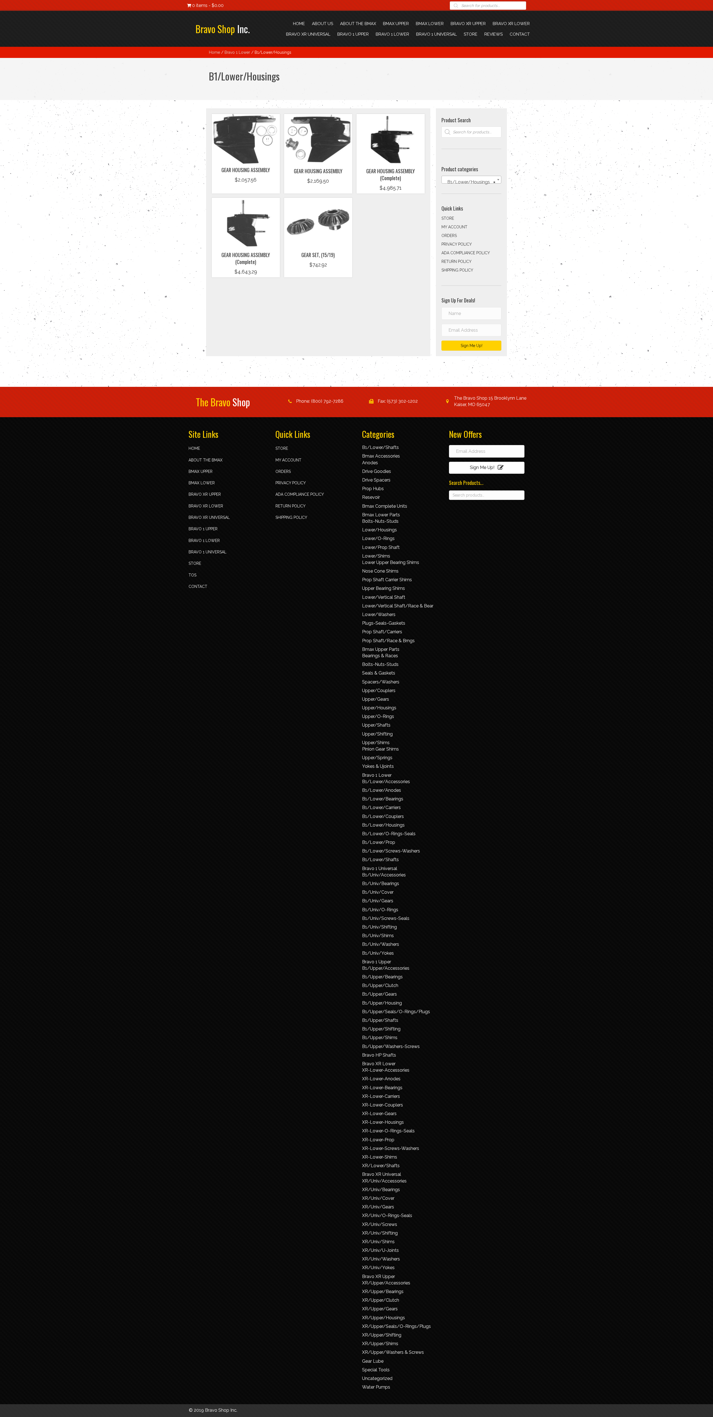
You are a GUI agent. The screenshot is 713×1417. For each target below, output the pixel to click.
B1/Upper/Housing (382, 1003)
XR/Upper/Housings (383, 1317)
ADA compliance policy (465, 253)
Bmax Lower (202, 483)
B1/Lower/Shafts (380, 447)
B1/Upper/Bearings (382, 976)
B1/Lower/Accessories (386, 781)
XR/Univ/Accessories (384, 1181)
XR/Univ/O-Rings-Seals (387, 1215)
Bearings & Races (380, 655)
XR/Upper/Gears (380, 1308)
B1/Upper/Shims (379, 1037)
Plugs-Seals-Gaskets (383, 623)
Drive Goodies (376, 471)
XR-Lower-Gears (379, 1113)
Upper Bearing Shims (383, 588)
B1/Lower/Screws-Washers (391, 851)
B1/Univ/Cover (378, 892)
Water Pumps (376, 1387)
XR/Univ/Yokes (378, 1267)
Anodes (370, 462)
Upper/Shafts (376, 725)
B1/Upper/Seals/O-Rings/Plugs (396, 1011)
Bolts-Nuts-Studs (380, 521)
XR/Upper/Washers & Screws (393, 1352)
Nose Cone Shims (380, 571)
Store (447, 218)
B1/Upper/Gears (379, 994)
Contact (198, 586)
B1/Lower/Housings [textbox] (469, 182)
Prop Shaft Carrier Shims (387, 579)
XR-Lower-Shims (379, 1157)
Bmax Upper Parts (380, 649)
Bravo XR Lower (206, 506)
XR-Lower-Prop (378, 1139)
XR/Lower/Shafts (381, 1165)
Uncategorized (377, 1378)
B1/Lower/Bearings (382, 799)
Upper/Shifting (377, 734)
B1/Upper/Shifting (381, 1029)
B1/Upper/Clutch (380, 985)
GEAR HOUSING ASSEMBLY (245, 170)
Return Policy (456, 261)
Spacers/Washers (380, 682)
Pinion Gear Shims (380, 749)
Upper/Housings (379, 707)
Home (214, 52)
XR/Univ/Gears (378, 1207)
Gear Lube (373, 1361)
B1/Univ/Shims (378, 935)
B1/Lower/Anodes (381, 790)
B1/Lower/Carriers (381, 807)
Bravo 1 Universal (207, 552)
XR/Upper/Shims (380, 1343)
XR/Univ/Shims (378, 1241)
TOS (192, 575)
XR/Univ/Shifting (380, 1233)
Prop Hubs (373, 488)
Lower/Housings (379, 529)
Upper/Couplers (378, 690)
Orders (449, 235)
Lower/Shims (376, 556)
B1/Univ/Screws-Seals (385, 918)
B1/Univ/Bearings (380, 883)
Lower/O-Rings (378, 538)
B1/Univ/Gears (377, 900)
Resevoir (371, 497)
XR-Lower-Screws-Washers (390, 1148)
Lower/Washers (378, 614)
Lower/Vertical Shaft (383, 597)
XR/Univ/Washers (381, 1259)
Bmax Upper (201, 471)
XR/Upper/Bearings (383, 1291)
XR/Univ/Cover (378, 1198)
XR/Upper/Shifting (381, 1335)
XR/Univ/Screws (379, 1224)
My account (454, 227)
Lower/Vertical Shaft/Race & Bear (397, 606)
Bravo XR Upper (205, 494)
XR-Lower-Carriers (381, 1096)
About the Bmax (206, 460)
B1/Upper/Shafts (380, 1020)
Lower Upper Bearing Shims (390, 562)
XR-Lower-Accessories (385, 1070)
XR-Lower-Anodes (381, 1078)
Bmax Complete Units (384, 506)
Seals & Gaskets (378, 673)
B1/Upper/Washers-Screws (391, 1046)
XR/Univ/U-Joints (380, 1250)
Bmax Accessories (381, 456)
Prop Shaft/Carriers (382, 631)
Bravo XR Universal (209, 517)
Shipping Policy (457, 270)
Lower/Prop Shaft (381, 547)
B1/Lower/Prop (378, 842)
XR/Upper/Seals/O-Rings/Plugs (396, 1326)
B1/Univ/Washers (380, 944)
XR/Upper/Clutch (380, 1300)
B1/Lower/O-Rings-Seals (389, 833)
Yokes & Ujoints (378, 766)
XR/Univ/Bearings (381, 1189)
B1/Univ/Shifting (379, 927)
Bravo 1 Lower (237, 52)
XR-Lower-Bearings (382, 1087)
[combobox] (471, 180)
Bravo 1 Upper (203, 529)
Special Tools (376, 1369)
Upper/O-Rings (378, 716)
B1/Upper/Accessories (385, 968)
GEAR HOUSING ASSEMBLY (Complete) (390, 174)
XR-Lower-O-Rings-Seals (388, 1130)
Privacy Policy (456, 244)
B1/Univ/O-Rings (380, 909)
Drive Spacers (376, 480)
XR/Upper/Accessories (386, 1283)
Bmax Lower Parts (381, 514)
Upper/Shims (376, 742)
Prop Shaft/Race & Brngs (388, 640)
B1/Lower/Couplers (383, 816)
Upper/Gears (375, 699)
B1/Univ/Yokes (378, 953)
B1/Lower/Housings (383, 825)
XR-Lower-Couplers (382, 1105)
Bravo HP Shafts (379, 1055)
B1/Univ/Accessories (384, 875)
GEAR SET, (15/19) (318, 254)
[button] (246, 156)
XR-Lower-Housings (383, 1122)
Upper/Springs (377, 757)
